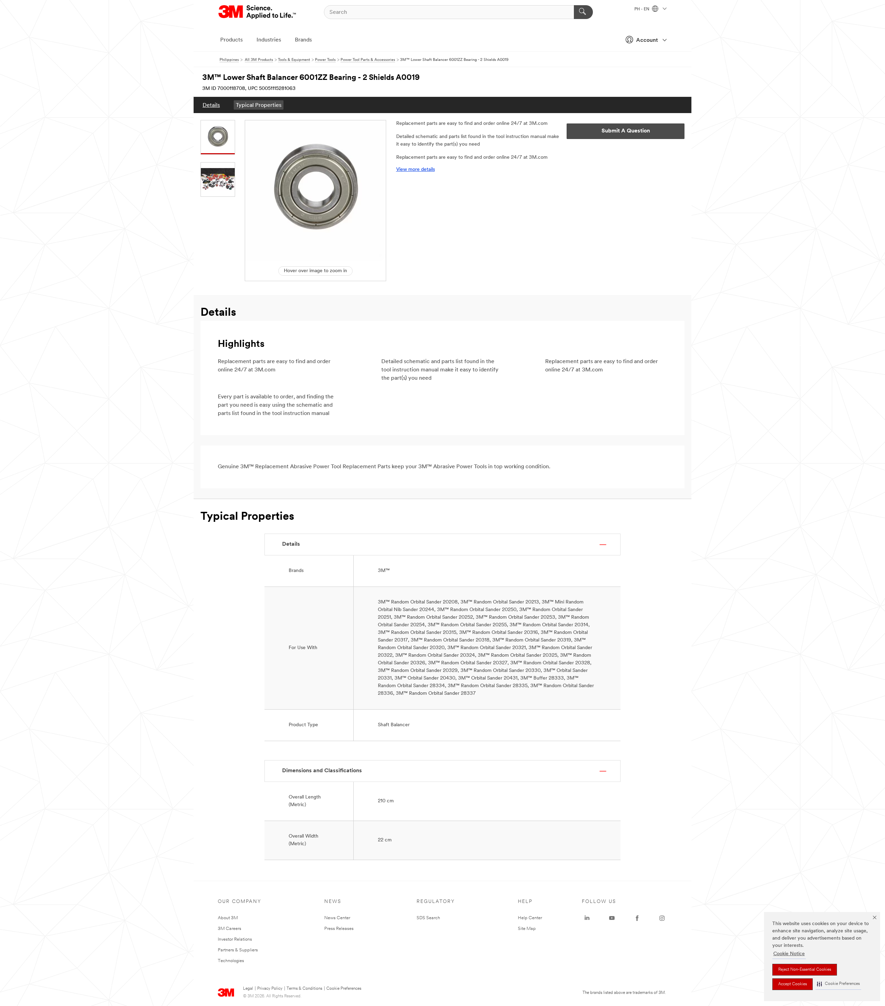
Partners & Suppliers (238, 950)
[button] (838, 984)
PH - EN (642, 9)
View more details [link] (415, 169)
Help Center (530, 918)
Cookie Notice (789, 954)
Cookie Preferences (343, 989)
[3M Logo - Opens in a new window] (257, 12)
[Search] (583, 12)
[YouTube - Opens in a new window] (612, 918)
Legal (248, 989)
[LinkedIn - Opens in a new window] (587, 918)
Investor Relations (235, 939)
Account (647, 40)
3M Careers (229, 928)
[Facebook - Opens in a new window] (637, 918)
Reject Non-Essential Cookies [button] (804, 970)
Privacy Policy (269, 989)
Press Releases (339, 928)
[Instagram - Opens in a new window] (662, 918)
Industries (269, 40)
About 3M (228, 918)
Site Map (527, 928)
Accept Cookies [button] (792, 984)
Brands (303, 40)
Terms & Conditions (304, 989)
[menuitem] (211, 105)
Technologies (231, 961)
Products (231, 40)
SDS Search (428, 918)
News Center (337, 918)
